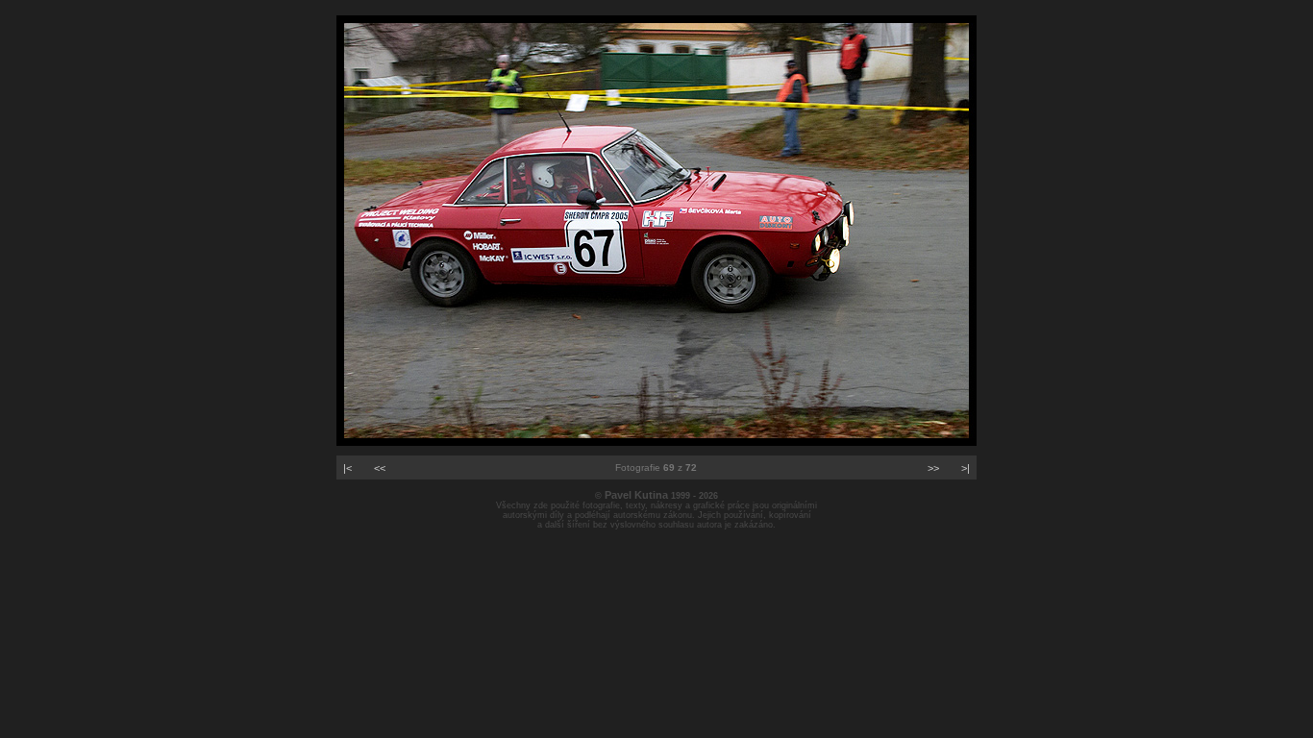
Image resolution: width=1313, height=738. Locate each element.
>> (933, 468)
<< (379, 468)
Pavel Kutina (636, 495)
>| (965, 468)
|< (347, 468)
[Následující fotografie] (656, 442)
